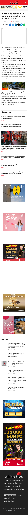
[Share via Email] (18, 24)
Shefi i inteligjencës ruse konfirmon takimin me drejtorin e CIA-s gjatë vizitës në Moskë (13, 156)
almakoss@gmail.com (9, 501)
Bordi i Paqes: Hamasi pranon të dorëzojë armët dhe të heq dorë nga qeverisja (12, 172)
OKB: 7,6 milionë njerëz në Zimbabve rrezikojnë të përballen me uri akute (11, 125)
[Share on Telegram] (21, 24)
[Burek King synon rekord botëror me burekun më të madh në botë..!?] (14, 36)
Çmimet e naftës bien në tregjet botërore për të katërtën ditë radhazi (13, 164)
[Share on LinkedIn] (16, 24)
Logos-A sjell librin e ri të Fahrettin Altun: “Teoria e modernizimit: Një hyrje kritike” (16, 363)
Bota (11, 21)
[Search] (26, 2)
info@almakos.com (11, 500)
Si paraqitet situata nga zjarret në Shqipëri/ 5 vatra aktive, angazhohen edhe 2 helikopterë (16, 355)
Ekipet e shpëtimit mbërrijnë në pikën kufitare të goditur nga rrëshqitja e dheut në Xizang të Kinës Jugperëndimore (14, 148)
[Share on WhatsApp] (24, 24)
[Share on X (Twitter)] (13, 24)
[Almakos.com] (14, 2)
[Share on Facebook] (10, 24)
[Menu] (2, 2)
